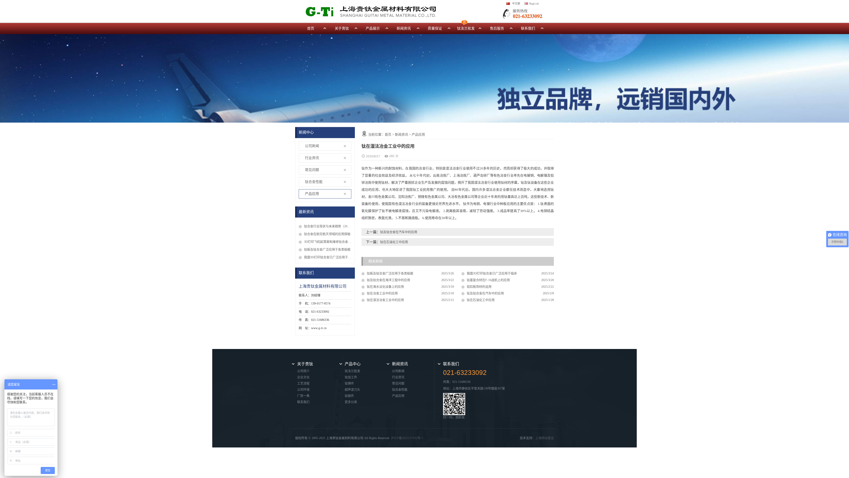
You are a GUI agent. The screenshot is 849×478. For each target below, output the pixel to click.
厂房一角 (303, 395)
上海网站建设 (544, 438)
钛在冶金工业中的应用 (382, 293)
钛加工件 (351, 377)
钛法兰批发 (466, 28)
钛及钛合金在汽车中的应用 (398, 232)
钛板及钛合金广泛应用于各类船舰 (327, 249)
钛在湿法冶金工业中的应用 (385, 300)
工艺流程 (303, 383)
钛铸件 (349, 383)
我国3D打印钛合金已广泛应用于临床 (327, 257)
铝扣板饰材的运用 (479, 286)
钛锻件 (349, 395)
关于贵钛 (342, 28)
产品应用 (312, 194)
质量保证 (435, 28)
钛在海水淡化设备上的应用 (385, 286)
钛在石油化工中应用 (394, 242)
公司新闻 (312, 146)
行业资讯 (312, 158)
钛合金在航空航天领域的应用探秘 (327, 234)
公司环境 (303, 389)
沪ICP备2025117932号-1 (407, 438)
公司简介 (303, 371)
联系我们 (528, 28)
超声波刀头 (352, 389)
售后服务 (497, 28)
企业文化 (303, 377)
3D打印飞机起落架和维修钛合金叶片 (327, 241)
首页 (310, 28)
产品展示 (373, 28)
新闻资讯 (404, 28)
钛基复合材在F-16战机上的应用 (488, 280)
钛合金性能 (314, 182)
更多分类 (351, 402)
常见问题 (312, 170)
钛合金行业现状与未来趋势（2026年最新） (327, 226)
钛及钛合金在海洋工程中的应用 (388, 280)
